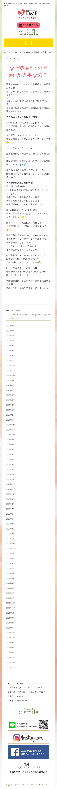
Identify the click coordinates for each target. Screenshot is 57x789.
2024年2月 (10, 474)
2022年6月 (10, 573)
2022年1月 (10, 598)
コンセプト (31, 683)
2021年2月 (10, 653)
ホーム (10, 683)
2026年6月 (10, 336)
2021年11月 (11, 608)
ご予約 (10, 696)
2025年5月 (10, 400)
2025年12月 (11, 365)
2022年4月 (10, 583)
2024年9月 (10, 440)
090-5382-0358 (28, 768)
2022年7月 (10, 569)
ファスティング (14, 688)
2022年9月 (10, 559)
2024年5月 (10, 460)
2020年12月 (11, 662)
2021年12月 (11, 603)
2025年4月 (10, 405)
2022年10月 (11, 554)
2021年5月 (10, 638)
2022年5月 (10, 578)
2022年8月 (10, 563)
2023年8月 (10, 504)
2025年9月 (10, 380)
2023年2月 (10, 534)
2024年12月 (11, 425)
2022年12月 (11, 544)
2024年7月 (10, 450)
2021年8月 (10, 623)
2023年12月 (11, 484)
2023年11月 (11, 489)
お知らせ (20, 683)
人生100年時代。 (16, 311)
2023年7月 (10, 509)
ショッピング (22, 696)
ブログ (42, 692)
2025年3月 (10, 410)
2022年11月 (11, 549)
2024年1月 (10, 479)
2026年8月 (10, 326)
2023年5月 (10, 519)
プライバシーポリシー (17, 701)
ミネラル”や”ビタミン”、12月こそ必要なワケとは (30, 315)
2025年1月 (10, 420)
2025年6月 (10, 395)
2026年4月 (10, 346)
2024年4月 (10, 464)
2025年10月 (11, 375)
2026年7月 (10, 331)
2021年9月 (10, 618)
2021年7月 (10, 628)
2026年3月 (10, 351)
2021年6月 (10, 633)
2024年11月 (11, 430)
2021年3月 (10, 648)
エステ (27, 688)
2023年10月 (11, 494)
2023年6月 (10, 514)
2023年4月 (10, 524)
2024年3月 (10, 469)
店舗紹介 (32, 692)
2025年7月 (10, 390)
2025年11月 (11, 370)
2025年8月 (10, 385)
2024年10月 (11, 435)
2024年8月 (10, 445)
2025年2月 (10, 415)
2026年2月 (10, 356)
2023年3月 (10, 529)
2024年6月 (10, 455)
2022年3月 (10, 588)
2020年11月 (11, 668)
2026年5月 (10, 341)
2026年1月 (10, 361)
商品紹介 (22, 692)
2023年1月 (10, 539)
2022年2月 (10, 593)
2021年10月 (11, 613)
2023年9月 (10, 499)
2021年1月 (10, 658)
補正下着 (11, 692)
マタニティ (37, 688)
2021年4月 (10, 643)
